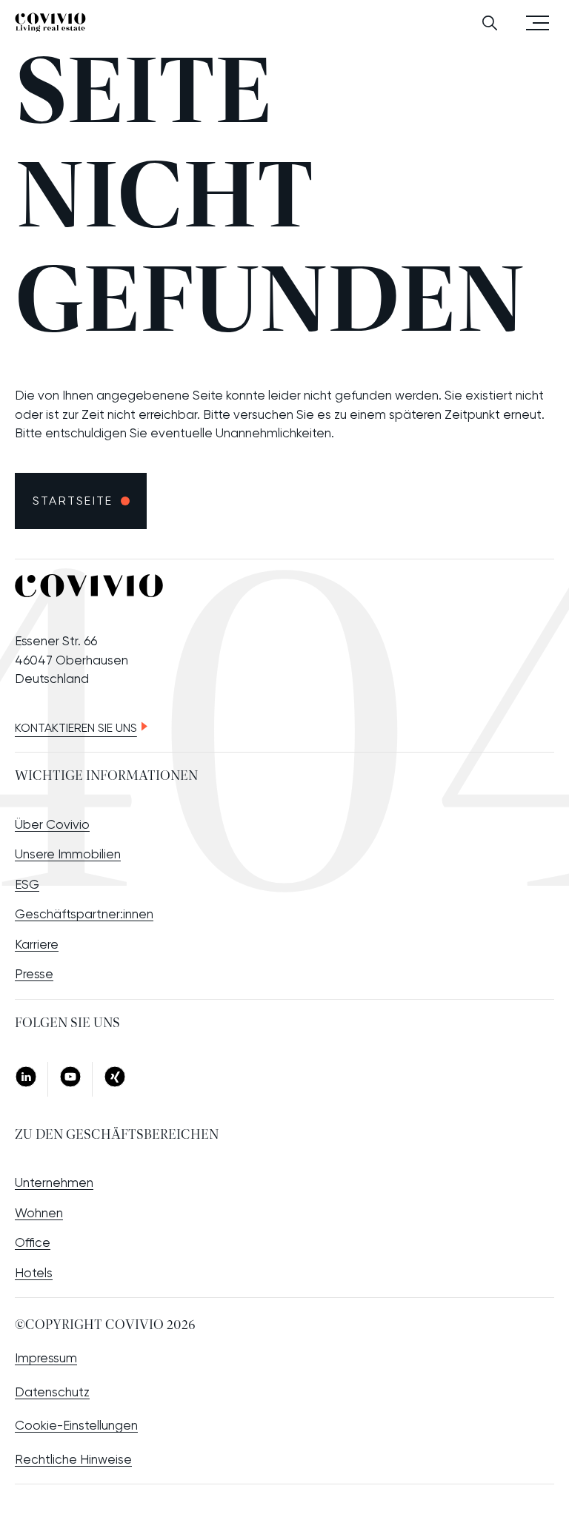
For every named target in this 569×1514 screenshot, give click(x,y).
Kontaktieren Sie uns (76, 728)
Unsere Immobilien (68, 854)
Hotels (34, 1272)
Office (32, 1242)
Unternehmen (54, 1182)
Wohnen (39, 1212)
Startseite (73, 501)
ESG (27, 884)
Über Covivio (52, 824)
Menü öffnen (537, 21)
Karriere (37, 944)
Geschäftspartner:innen (84, 913)
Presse (34, 973)
